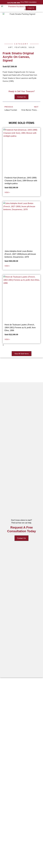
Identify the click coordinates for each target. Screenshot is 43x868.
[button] (39, 8)
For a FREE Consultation (29, 2)
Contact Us (21, 538)
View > (7, 192)
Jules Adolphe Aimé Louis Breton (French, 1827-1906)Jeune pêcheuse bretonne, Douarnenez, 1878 (20, 254)
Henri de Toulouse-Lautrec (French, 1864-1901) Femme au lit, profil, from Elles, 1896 (20, 327)
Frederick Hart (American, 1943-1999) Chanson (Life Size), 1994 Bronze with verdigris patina (21, 180)
